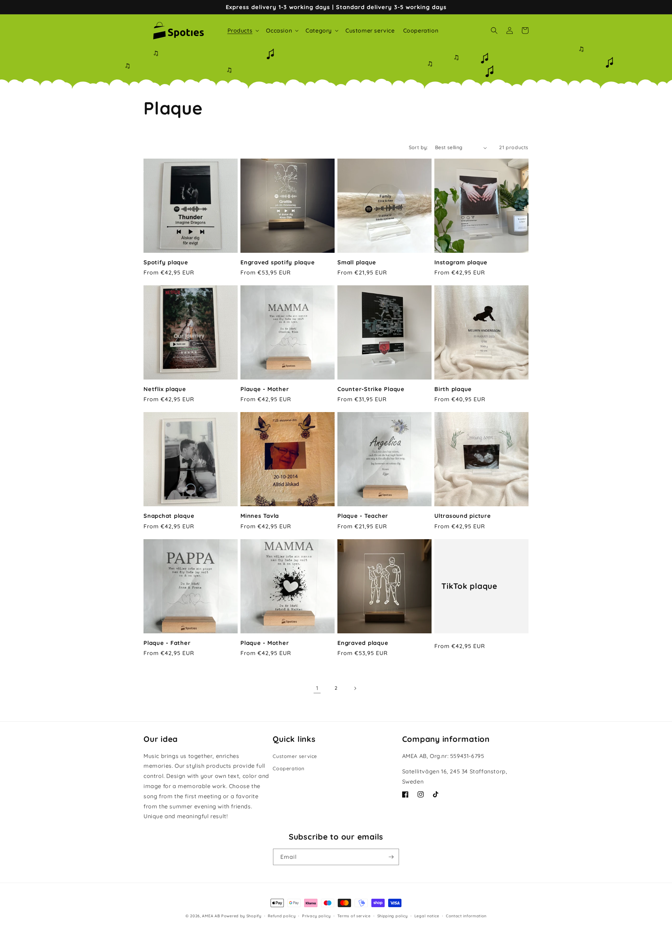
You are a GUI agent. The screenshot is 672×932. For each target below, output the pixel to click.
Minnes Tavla (259, 515)
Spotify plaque (166, 262)
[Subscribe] (391, 857)
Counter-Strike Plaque (371, 388)
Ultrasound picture (462, 515)
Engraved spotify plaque (277, 262)
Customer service (295, 756)
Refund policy (281, 915)
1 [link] (317, 687)
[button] (242, 31)
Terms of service (354, 915)
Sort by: (418, 147)
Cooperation (288, 768)
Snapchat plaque (169, 515)
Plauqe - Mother (264, 388)
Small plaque (356, 262)
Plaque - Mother (264, 642)
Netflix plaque (165, 388)
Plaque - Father (167, 642)
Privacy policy (316, 915)
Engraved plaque (362, 642)
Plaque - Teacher (362, 515)
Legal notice (426, 915)
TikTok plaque (469, 586)
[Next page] (355, 688)
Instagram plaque (461, 262)
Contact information (466, 915)
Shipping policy (392, 915)
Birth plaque (453, 388)
